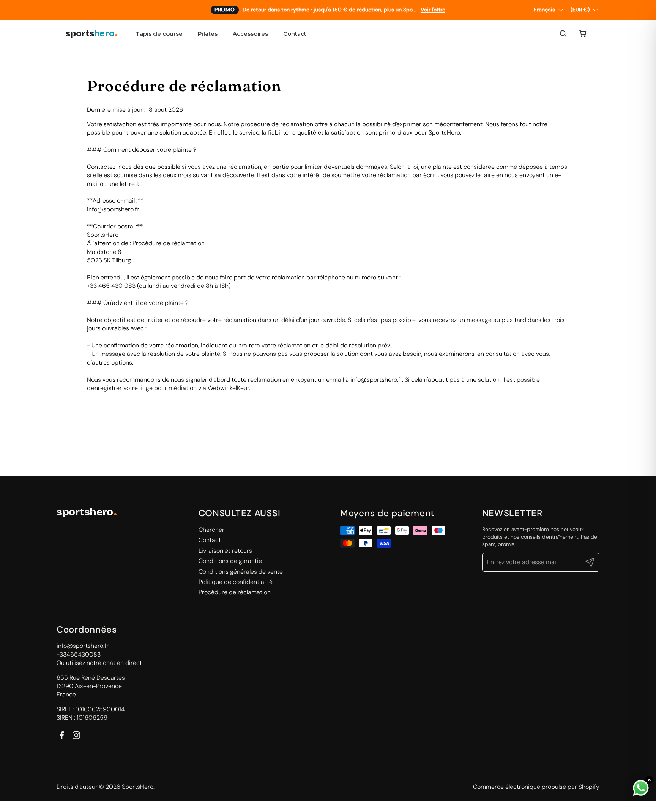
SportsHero (137, 787)
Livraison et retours (225, 551)
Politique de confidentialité (236, 582)
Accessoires (250, 33)
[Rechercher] (563, 33)
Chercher (211, 530)
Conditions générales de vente (241, 572)
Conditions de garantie (230, 561)
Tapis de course (159, 33)
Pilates (208, 33)
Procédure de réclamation (235, 592)
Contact (294, 33)
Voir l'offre (433, 10)
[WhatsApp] (641, 788)
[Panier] (583, 33)
